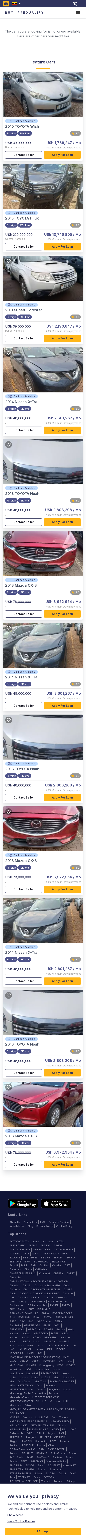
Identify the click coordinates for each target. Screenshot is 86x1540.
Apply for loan (62, 154)
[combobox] (17, 3)
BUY (9, 12)
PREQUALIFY (31, 12)
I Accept (43, 1531)
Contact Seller (23, 154)
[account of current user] (78, 12)
